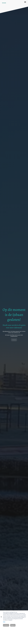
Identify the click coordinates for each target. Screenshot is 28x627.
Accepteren (6, 625)
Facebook (14, 339)
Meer (4, 621)
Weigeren (13, 625)
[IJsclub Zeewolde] (7, 3)
